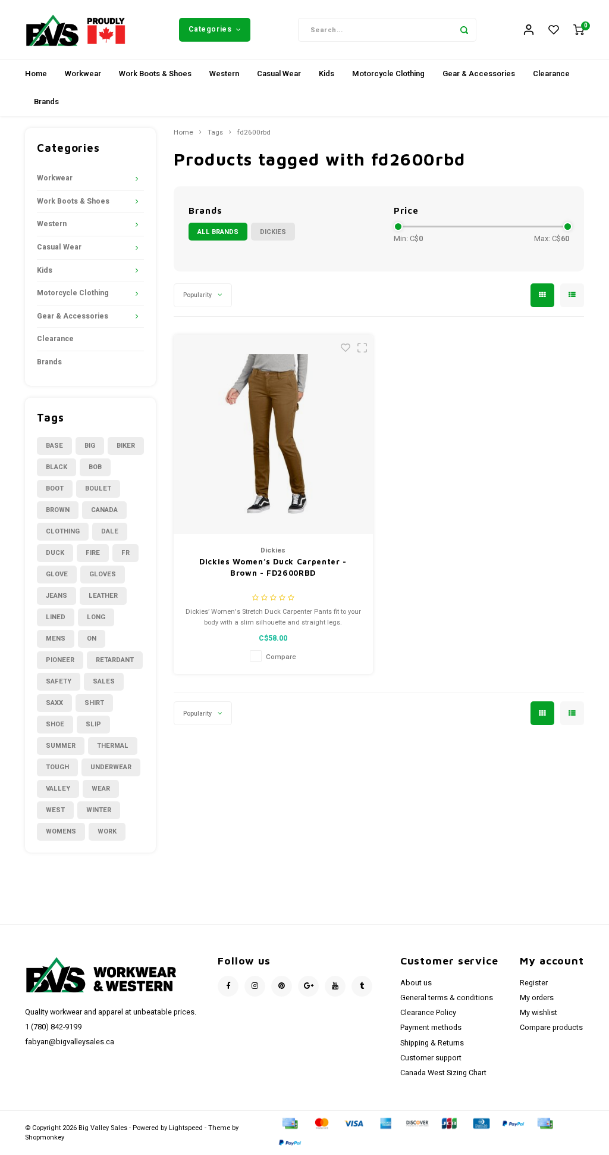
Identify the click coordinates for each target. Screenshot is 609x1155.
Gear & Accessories (478, 73)
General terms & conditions (446, 997)
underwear (110, 767)
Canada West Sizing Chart (443, 1072)
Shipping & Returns (432, 1043)
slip (93, 724)
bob (95, 467)
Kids (326, 73)
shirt (94, 703)
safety (58, 681)
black (56, 467)
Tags (215, 133)
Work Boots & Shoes (155, 73)
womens (61, 831)
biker (126, 446)
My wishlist (538, 1012)
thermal (112, 746)
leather (103, 596)
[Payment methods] (289, 1123)
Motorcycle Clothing (388, 73)
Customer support (431, 1058)
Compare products (551, 1027)
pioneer (60, 660)
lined (55, 617)
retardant (115, 660)
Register (534, 983)
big (89, 446)
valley (58, 788)
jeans (56, 596)
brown (58, 510)
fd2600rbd (254, 133)
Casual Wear (279, 73)
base (54, 446)
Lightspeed (186, 1128)
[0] (578, 30)
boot (55, 488)
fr (125, 553)
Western (224, 73)
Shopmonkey (44, 1137)
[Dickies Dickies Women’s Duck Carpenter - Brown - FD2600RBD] (273, 434)
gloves (102, 574)
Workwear (83, 73)
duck (55, 553)
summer (61, 746)
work (107, 831)
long (96, 617)
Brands (46, 101)
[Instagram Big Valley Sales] (254, 986)
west (55, 810)
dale (109, 531)
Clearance (551, 73)
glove (57, 574)
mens (55, 638)
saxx (54, 703)
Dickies (273, 232)
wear (101, 788)
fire (93, 553)
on (91, 638)
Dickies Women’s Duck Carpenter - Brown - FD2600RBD (273, 567)
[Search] (464, 30)
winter (98, 810)
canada (104, 510)
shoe (55, 724)
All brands (217, 232)
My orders (537, 997)
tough (57, 767)
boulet (98, 488)
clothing (63, 531)
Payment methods (431, 1027)
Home (36, 73)
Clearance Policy (428, 1012)
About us (416, 983)
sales (104, 681)
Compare (281, 657)
